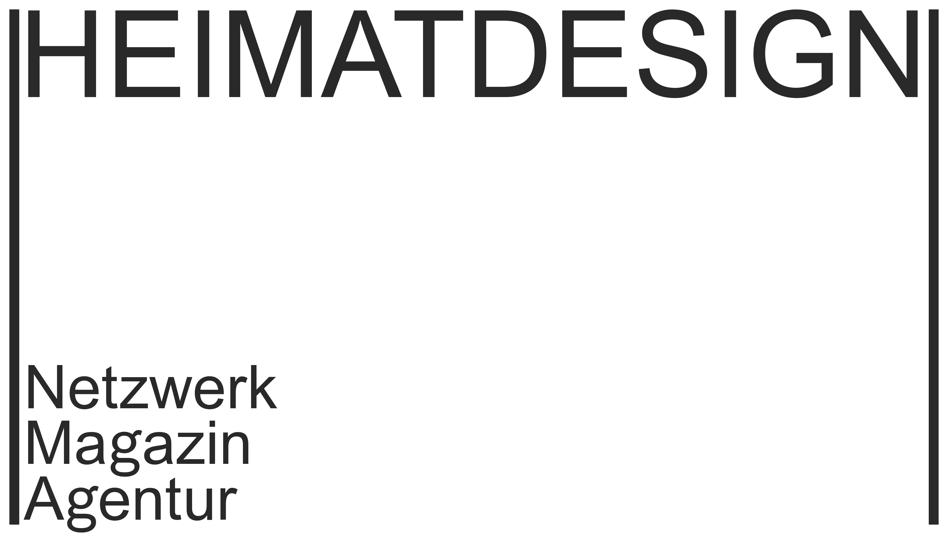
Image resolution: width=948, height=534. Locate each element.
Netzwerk (150, 392)
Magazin (138, 448)
